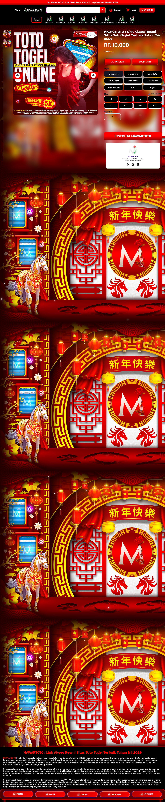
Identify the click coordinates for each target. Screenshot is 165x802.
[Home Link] (33, 10)
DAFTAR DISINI (117, 62)
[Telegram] (133, 164)
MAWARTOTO (9, 758)
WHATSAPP (116, 794)
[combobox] (73, 10)
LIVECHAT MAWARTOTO (133, 136)
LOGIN (52, 794)
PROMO (19, 793)
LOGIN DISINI (145, 62)
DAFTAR (84, 794)
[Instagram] (138, 164)
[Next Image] (93, 75)
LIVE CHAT (148, 794)
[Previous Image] (17, 75)
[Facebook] (128, 164)
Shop (17, 10)
